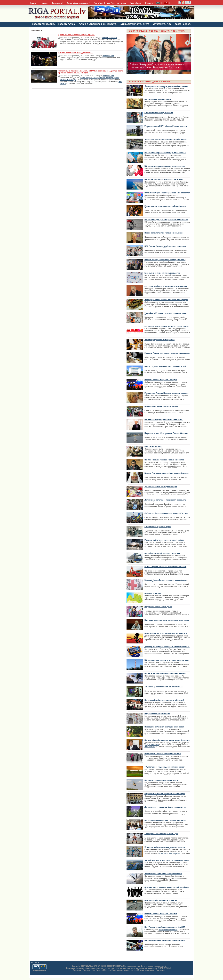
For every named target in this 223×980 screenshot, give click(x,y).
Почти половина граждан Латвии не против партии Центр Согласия (164, 461)
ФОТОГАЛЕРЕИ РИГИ (161, 24)
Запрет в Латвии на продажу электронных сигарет (167, 353)
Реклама (148, 3)
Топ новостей (57, 3)
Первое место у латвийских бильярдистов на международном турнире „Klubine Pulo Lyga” (164, 260)
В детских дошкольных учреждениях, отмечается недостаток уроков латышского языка (166, 621)
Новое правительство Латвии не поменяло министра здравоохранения (163, 234)
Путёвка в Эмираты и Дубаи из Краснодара (163, 179)
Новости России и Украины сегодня (160, 380)
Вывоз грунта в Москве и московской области (165, 567)
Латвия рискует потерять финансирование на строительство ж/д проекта (165, 808)
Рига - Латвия (135, 3)
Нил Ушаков (172, 930)
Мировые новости (109, 38)
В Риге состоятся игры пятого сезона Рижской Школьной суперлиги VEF (165, 367)
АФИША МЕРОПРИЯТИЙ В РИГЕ (134, 24)
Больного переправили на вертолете (161, 780)
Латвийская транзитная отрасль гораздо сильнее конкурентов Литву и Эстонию (166, 861)
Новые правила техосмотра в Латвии (161, 406)
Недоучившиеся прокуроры (157, 713)
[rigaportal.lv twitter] (186, 3)
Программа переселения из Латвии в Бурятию (165, 820)
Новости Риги (108, 56)
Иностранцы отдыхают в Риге (157, 99)
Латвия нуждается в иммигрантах (159, 340)
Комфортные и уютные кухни (157, 527)
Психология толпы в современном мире (162, 753)
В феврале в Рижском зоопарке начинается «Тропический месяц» (164, 728)
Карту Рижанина (152, 745)
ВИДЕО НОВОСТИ (183, 24)
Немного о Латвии (152, 593)
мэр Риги (163, 930)
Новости (44, 3)
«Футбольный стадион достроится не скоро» (164, 767)
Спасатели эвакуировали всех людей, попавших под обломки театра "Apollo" (166, 87)
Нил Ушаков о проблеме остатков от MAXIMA (164, 927)
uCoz (42, 962)
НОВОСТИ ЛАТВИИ (66, 24)
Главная (33, 3)
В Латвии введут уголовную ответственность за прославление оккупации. (166, 220)
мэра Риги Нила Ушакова (169, 853)
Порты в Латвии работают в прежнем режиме (164, 673)
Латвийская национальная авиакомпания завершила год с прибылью (163, 875)
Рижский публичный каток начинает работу (164, 540)
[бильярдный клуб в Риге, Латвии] (141, 19)
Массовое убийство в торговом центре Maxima (165, 286)
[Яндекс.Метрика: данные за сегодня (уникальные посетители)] (39, 971)
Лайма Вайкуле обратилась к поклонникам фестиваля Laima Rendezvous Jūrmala (157, 66)
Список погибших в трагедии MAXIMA (75, 53)
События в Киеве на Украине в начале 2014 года (166, 513)
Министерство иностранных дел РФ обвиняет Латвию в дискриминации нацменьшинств (165, 207)
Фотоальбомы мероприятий (78, 3)
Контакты (77, 970)
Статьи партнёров (146, 970)
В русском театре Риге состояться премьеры (164, 794)
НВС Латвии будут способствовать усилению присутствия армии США (165, 247)
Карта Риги (98, 3)
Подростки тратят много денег (158, 607)
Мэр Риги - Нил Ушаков (116, 3)
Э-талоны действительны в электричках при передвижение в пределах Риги (164, 848)
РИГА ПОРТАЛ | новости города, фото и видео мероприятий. (138, 966)
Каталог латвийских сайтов (124, 970)
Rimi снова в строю (153, 446)
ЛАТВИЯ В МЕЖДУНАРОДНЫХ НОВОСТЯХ (98, 24)
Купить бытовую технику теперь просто (76, 35)
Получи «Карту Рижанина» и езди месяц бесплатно (167, 740)
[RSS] (179, 3)
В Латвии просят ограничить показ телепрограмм (166, 660)
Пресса (107, 970)
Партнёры (160, 970)
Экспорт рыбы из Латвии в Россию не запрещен (166, 300)
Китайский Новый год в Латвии (158, 113)
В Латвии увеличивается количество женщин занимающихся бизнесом (164, 167)
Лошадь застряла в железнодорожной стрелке (165, 139)
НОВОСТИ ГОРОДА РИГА (43, 24)
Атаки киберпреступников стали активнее (163, 687)
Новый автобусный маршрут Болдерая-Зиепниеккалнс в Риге (162, 554)
